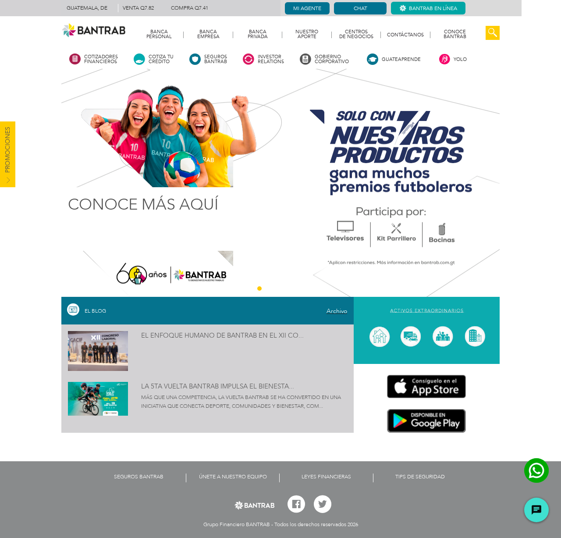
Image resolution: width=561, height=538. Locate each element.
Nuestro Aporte (306, 34)
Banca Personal (159, 34)
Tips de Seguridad (420, 476)
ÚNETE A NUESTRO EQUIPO (233, 476)
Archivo (337, 311)
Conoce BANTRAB (455, 34)
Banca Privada (258, 34)
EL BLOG (95, 310)
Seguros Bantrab (138, 476)
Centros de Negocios (356, 34)
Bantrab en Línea (433, 8)
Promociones (8, 151)
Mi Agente (307, 8)
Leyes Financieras (326, 476)
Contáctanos (405, 35)
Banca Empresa (208, 34)
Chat (360, 8)
